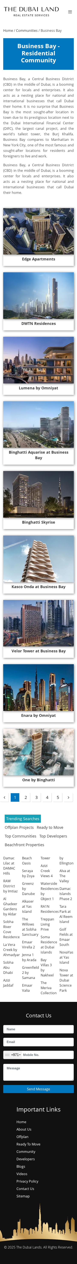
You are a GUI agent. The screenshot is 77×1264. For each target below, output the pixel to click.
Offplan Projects (19, 827)
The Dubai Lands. (29, 1247)
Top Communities (20, 836)
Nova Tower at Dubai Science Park (66, 980)
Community (25, 1151)
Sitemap (23, 1196)
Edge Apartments (38, 258)
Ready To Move (28, 1144)
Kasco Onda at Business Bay (38, 586)
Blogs (20, 1166)
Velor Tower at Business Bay (39, 650)
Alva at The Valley (64, 875)
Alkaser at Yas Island (28, 906)
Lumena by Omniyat (38, 387)
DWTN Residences (38, 323)
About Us (23, 1129)
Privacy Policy (27, 1181)
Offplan (22, 1136)
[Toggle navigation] (70, 12)
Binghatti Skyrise (38, 522)
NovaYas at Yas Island (66, 957)
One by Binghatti (38, 779)
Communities (27, 30)
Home (8, 30)
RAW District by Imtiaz (10, 886)
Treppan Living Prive (47, 924)
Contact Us (25, 1188)
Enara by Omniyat (38, 715)
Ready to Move (50, 827)
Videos (21, 1174)
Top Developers (53, 836)
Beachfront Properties (24, 844)
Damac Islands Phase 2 (65, 893)
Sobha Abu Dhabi (8, 967)
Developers (25, 1159)
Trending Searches (22, 818)
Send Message (38, 1089)
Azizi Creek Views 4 (47, 870)
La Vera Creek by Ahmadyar (11, 949)
